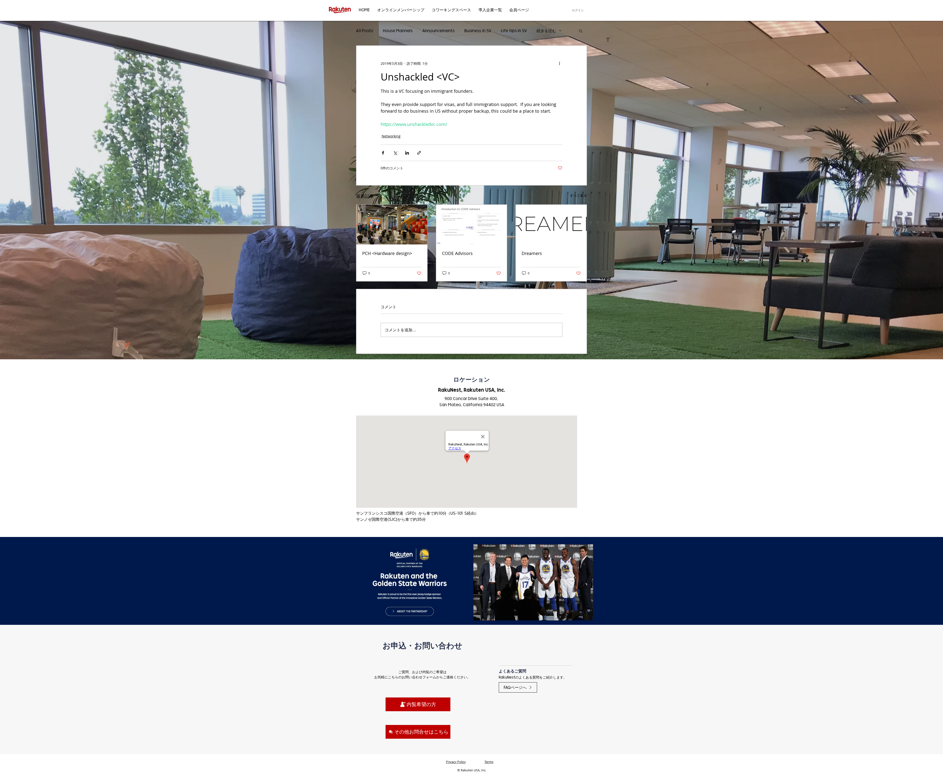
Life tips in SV (514, 30)
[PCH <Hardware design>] (391, 224)
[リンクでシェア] (419, 152)
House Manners (398, 30)
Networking (391, 136)
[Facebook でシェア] (383, 152)
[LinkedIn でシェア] (407, 152)
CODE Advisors (457, 253)
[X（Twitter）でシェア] (395, 152)
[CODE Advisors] (471, 224)
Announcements (438, 30)
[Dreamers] (551, 224)
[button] (580, 31)
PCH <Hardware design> (387, 253)
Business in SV (477, 30)
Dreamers (532, 253)
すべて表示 (578, 195)
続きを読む (546, 30)
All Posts (364, 30)
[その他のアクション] (559, 63)
